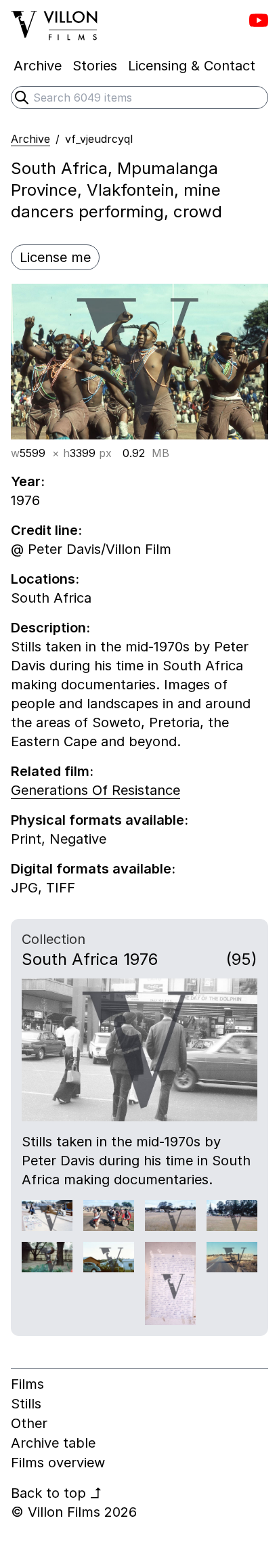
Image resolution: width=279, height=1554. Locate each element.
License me (55, 257)
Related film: (52, 771)
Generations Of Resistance (95, 790)
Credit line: (46, 530)
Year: (28, 481)
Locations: (45, 579)
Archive (30, 139)
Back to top (56, 1493)
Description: (50, 628)
